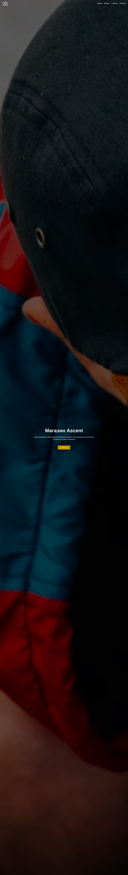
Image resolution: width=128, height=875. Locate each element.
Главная (99, 3)
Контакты (122, 3)
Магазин (106, 3)
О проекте (114, 3)
